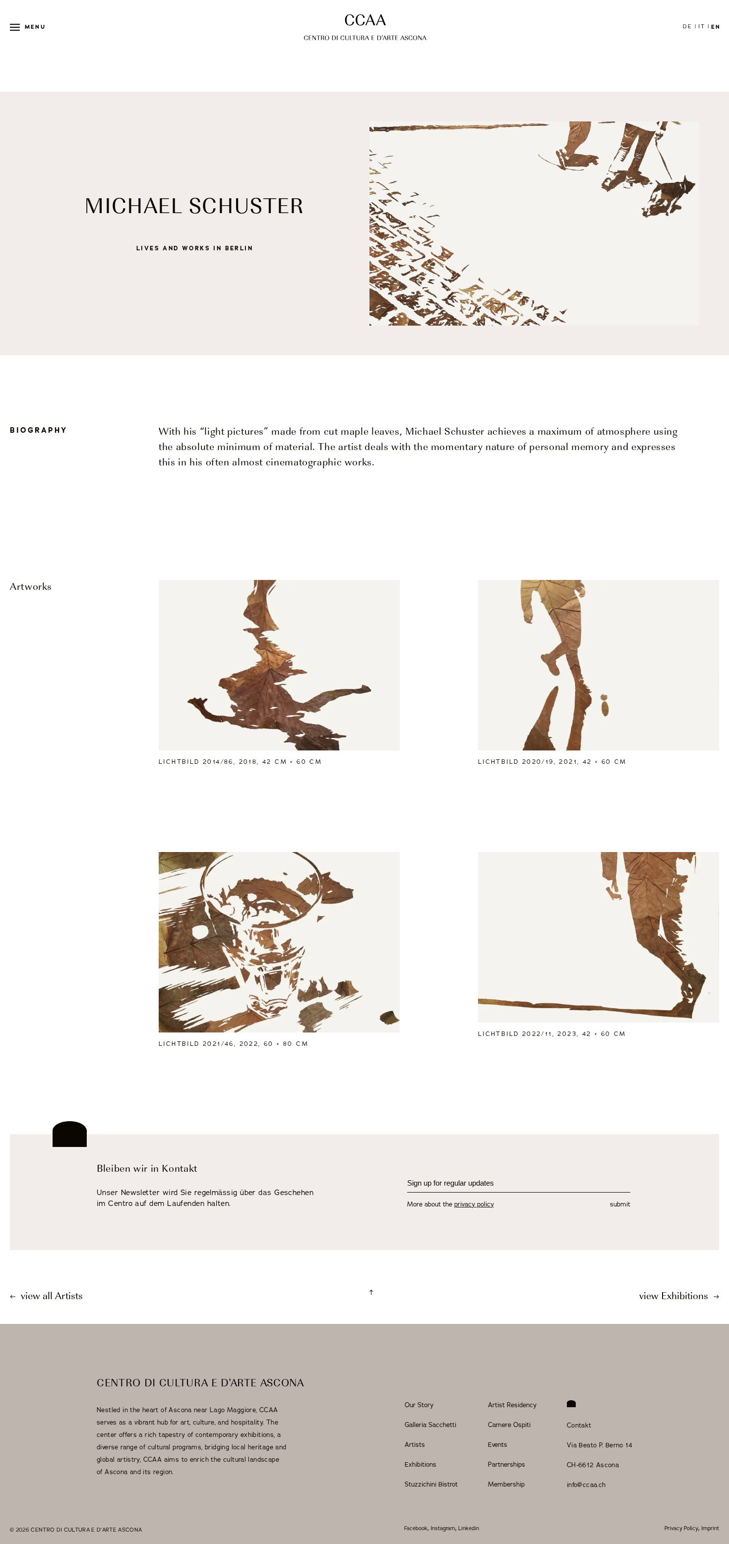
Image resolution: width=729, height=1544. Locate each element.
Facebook (415, 1528)
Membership (506, 1484)
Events (497, 1444)
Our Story (419, 1405)
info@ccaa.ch (586, 1485)
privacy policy (474, 1204)
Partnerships (506, 1464)
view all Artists (50, 1297)
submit (620, 1204)
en (716, 26)
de (687, 26)
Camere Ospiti (509, 1425)
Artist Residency (512, 1405)
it (701, 26)
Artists (415, 1444)
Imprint (710, 1528)
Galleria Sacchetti (430, 1425)
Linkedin (468, 1528)
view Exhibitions (675, 1297)
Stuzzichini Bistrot (431, 1484)
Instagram (442, 1528)
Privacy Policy (681, 1528)
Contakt (579, 1425)
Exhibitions (420, 1464)
